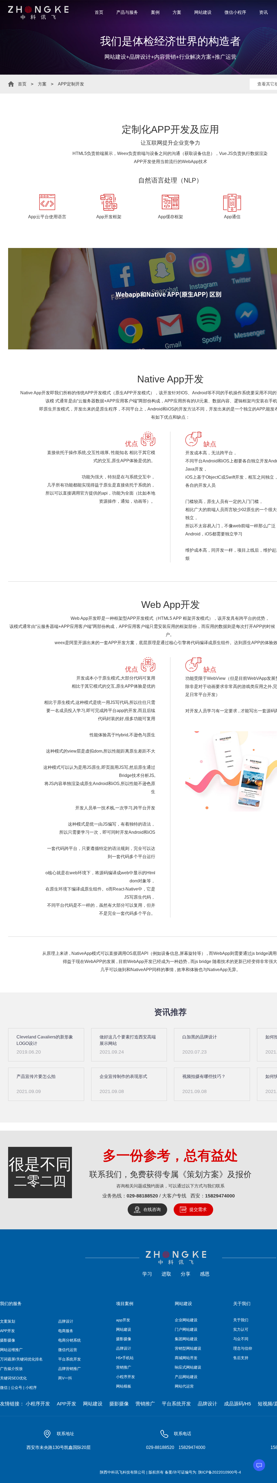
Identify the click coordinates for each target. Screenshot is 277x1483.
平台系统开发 (69, 1359)
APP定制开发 (71, 84)
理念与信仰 (242, 1348)
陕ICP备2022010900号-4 (219, 1472)
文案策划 (7, 1321)
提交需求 (198, 1209)
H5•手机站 (125, 1358)
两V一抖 (65, 1378)
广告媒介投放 (11, 1368)
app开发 (123, 1320)
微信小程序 (235, 12)
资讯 (263, 12)
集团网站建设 (186, 1339)
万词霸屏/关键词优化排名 (21, 1359)
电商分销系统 (69, 1340)
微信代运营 (67, 1350)
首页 (99, 12)
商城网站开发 (186, 1358)
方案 (177, 12)
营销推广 (123, 1367)
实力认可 (240, 1329)
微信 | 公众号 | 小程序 (18, 1387)
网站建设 (203, 12)
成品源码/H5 (237, 1403)
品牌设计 (65, 1321)
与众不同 (240, 1339)
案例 (155, 12)
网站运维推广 (11, 1350)
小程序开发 (125, 1377)
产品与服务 (127, 12)
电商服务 (65, 1331)
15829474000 (220, 1196)
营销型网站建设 (188, 1348)
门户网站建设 (186, 1329)
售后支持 (240, 1358)
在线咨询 (152, 1209)
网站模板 (123, 1386)
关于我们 (240, 1320)
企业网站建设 (186, 1320)
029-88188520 (142, 1196)
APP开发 (7, 1331)
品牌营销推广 (69, 1368)
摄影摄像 (7, 1340)
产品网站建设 (186, 1377)
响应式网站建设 (188, 1367)
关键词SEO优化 (13, 1378)
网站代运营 (184, 1386)
